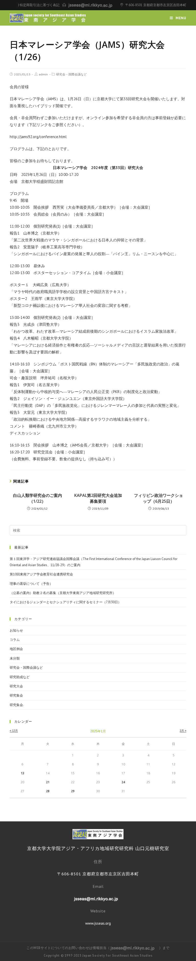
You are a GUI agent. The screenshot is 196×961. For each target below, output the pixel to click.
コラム (15, 640)
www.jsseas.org (98, 923)
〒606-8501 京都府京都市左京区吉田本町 (155, 5)
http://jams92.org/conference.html (38, 136)
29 (73, 791)
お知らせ (16, 630)
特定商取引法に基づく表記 (39, 5)
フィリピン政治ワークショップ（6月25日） (158, 498)
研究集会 (16, 695)
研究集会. (17, 705)
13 (22, 773)
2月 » (183, 730)
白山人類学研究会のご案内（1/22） (37, 498)
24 (123, 782)
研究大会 (16, 686)
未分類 (15, 658)
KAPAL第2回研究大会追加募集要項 (98, 498)
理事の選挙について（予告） (31, 584)
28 (48, 791)
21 (48, 782)
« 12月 (14, 730)
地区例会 (16, 649)
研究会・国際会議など (71, 74)
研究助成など (20, 677)
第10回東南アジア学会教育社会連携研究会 (41, 574)
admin (43, 74)
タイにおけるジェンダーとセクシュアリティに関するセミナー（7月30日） (65, 602)
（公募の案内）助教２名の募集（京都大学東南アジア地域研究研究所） (63, 593)
